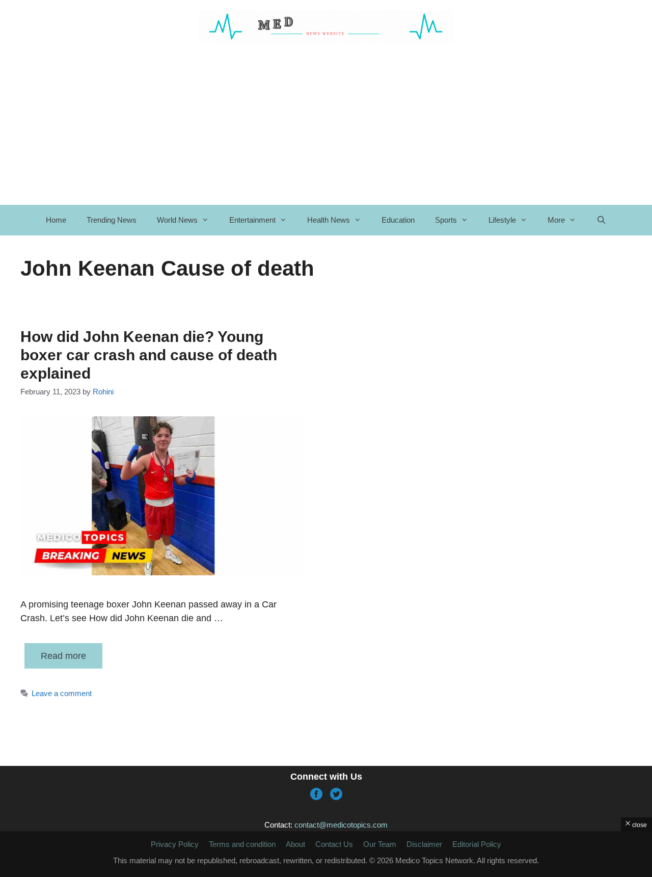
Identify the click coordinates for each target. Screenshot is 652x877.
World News (177, 220)
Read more (63, 656)
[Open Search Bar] (601, 220)
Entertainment (252, 220)
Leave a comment (62, 693)
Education (398, 220)
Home (56, 220)
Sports (446, 220)
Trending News (112, 220)
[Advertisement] (326, 854)
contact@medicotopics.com (341, 824)
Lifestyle (502, 220)
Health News (328, 220)
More (556, 220)
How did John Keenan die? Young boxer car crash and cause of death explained (148, 355)
